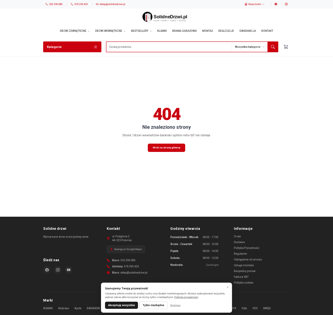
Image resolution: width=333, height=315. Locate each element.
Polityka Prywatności (246, 247)
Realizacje (226, 30)
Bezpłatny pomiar (245, 271)
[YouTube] (68, 270)
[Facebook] (274, 4)
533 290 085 (127, 260)
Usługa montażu (244, 265)
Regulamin (240, 253)
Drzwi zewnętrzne (73, 30)
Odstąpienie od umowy (248, 259)
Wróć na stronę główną (166, 147)
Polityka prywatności (186, 297)
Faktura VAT (241, 276)
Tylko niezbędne (153, 305)
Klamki (162, 30)
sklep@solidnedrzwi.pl (133, 272)
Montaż (207, 30)
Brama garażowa (184, 30)
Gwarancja (247, 30)
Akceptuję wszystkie (121, 305)
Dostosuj (175, 305)
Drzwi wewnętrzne (109, 30)
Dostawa (239, 242)
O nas (237, 236)
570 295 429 (131, 266)
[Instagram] (284, 4)
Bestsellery (140, 30)
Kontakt (267, 30)
